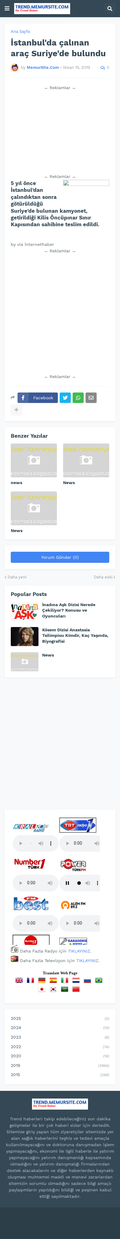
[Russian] (89, 982)
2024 (60, 1027)
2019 (60, 1065)
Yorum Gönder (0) (60, 557)
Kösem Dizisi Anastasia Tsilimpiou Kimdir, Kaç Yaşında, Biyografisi (75, 635)
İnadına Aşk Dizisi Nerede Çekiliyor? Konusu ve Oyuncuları (68, 610)
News (69, 482)
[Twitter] (65, 398)
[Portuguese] (100, 982)
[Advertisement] (60, 132)
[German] (43, 982)
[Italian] (66, 982)
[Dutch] (77, 982)
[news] (34, 460)
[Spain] (54, 982)
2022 (60, 1046)
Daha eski (103, 577)
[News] (86, 460)
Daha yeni (17, 577)
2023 (60, 1037)
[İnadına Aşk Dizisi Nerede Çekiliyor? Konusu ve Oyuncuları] (24, 611)
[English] (20, 982)
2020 (60, 1055)
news (16, 482)
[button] (7, 8)
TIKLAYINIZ (79, 951)
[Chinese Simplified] (77, 991)
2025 (60, 1018)
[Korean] (54, 991)
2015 (60, 1074)
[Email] (91, 398)
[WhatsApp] (78, 398)
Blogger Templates (84, 1217)
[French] (32, 982)
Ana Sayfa (20, 32)
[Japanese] (43, 991)
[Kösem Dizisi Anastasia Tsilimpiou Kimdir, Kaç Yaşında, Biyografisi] (24, 636)
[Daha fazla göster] (16, 409)
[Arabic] (66, 991)
